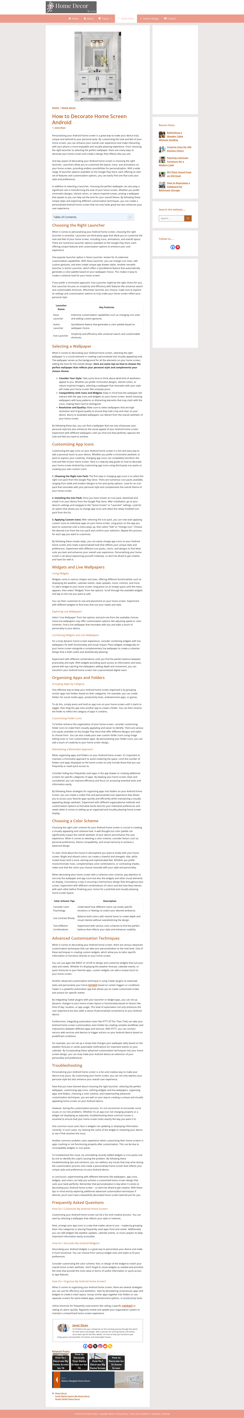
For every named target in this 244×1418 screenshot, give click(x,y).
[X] (95, 1346)
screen (92, 985)
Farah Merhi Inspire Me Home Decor (72, 1396)
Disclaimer (156, 1414)
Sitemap (166, 1414)
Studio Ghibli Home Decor (67, 1399)
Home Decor (69, 107)
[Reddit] (105, 1346)
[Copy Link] (110, 1346)
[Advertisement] (152, 6)
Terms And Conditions (139, 1414)
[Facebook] (85, 1346)
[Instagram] (100, 1346)
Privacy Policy (122, 1414)
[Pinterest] (90, 1346)
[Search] (188, 218)
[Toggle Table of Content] (129, 217)
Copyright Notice (106, 1414)
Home (55, 107)
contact (127, 1305)
